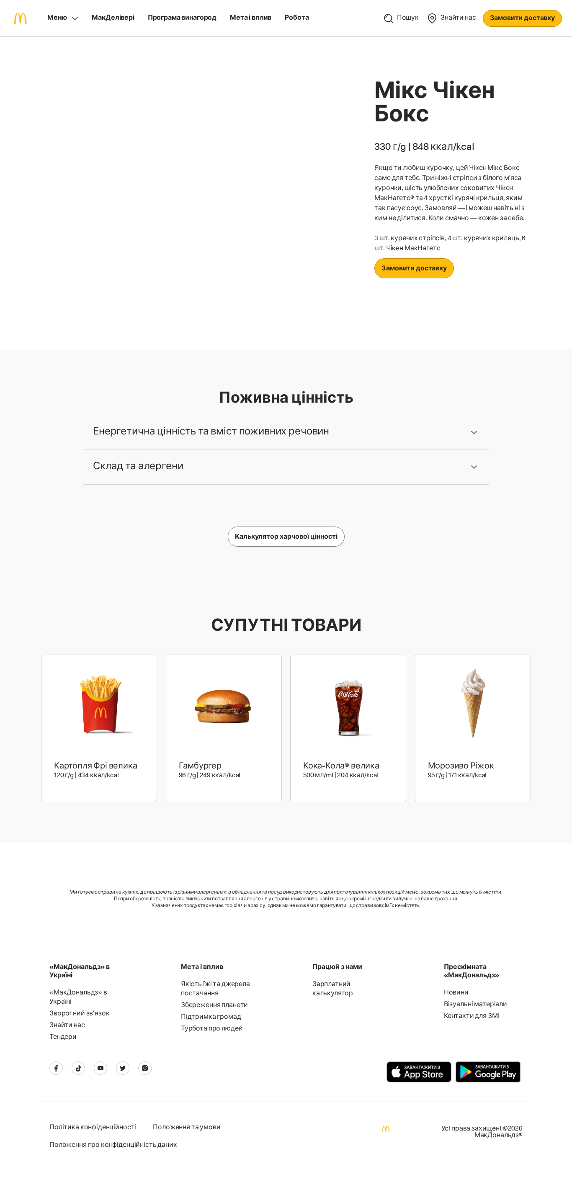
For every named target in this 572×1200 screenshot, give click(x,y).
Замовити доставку (522, 18)
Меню (57, 18)
